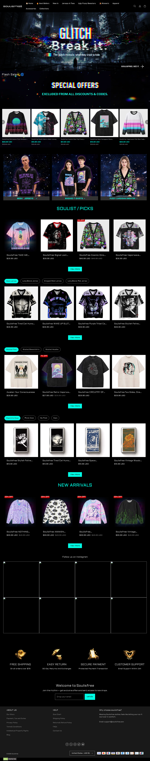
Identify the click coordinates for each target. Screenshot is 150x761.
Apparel (116, 3)
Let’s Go (90, 697)
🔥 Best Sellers (43, 3)
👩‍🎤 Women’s (104, 3)
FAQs (55, 727)
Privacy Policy (12, 723)
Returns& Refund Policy (62, 723)
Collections (44, 9)
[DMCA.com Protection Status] (10, 760)
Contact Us (57, 731)
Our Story (10, 714)
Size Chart (57, 714)
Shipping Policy (59, 719)
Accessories (31, 9)
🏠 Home (29, 3)
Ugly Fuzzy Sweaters (87, 3)
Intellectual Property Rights (18, 731)
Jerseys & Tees (68, 3)
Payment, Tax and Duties (16, 719)
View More (75, 269)
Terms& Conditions (14, 727)
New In (55, 3)
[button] (134, 6)
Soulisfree (15, 754)
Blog (8, 735)
